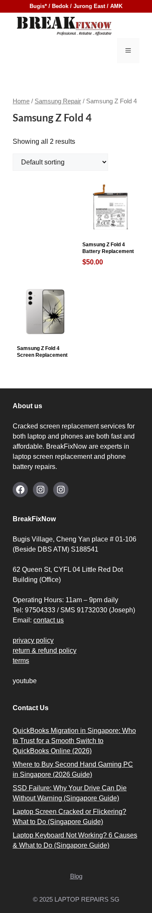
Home (21, 101)
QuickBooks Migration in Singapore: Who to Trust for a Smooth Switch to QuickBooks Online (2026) (74, 740)
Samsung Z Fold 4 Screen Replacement (42, 351)
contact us (48, 620)
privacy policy (33, 640)
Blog (76, 876)
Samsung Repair (58, 101)
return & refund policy (44, 650)
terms (21, 660)
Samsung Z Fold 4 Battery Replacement (108, 254)
